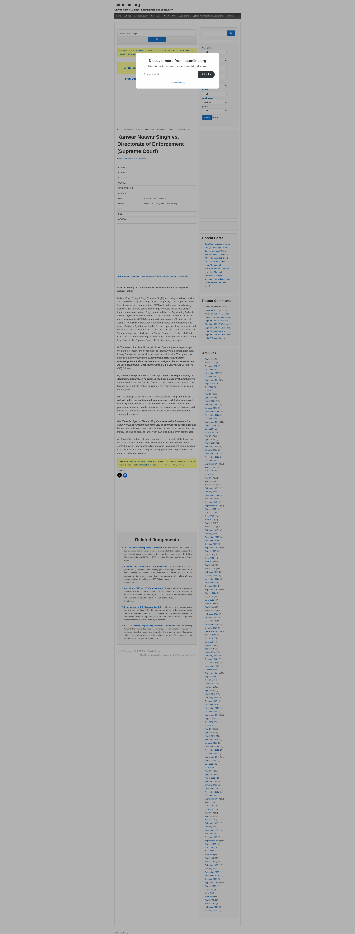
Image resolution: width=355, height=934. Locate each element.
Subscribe (206, 74)
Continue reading (177, 82)
